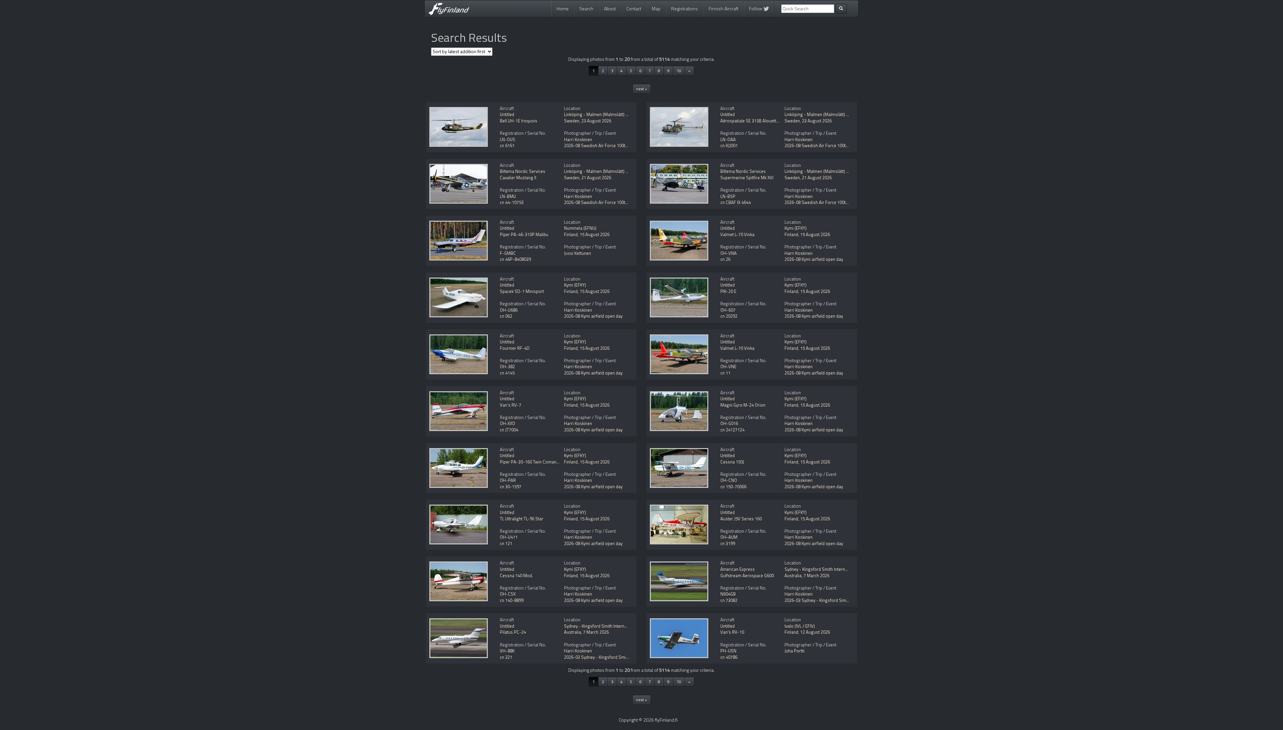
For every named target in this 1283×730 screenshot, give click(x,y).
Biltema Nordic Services (522, 171)
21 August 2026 (596, 177)
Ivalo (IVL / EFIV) (800, 626)
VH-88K (507, 650)
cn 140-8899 (512, 600)
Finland (571, 234)
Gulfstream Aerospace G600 (747, 575)
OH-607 (727, 310)
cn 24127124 (732, 429)
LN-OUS (507, 139)
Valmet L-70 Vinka (737, 234)
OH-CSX (508, 594)
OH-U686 (509, 310)
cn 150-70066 (733, 486)
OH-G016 (729, 423)
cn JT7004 (509, 429)
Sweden (571, 120)
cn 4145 (507, 373)
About (610, 8)
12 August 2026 (815, 632)
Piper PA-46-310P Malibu (524, 234)
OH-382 (507, 366)
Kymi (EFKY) (796, 228)
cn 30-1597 (510, 486)
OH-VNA (728, 253)
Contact (633, 8)
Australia (793, 575)
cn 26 (725, 259)
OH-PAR (508, 480)
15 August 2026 (594, 234)
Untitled (507, 114)
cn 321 (506, 657)
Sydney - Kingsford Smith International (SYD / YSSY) (834, 569)
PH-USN (728, 650)
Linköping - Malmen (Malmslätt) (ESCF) (601, 114)
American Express (737, 569)
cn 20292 (728, 316)
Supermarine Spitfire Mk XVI (746, 177)
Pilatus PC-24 (513, 632)
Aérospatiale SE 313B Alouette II (750, 120)
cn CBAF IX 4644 (735, 202)
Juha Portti (795, 650)
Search (586, 8)
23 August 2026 (596, 120)
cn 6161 (507, 145)
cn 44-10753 (512, 202)
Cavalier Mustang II (518, 177)
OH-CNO (728, 480)
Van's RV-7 (510, 405)
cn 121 (506, 543)
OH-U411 (509, 537)
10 (679, 71)
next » (641, 89)
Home (563, 8)
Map (656, 8)
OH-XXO (507, 423)
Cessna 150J (732, 461)
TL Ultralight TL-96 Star (521, 518)
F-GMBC (508, 253)
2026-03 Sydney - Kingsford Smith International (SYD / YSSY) (842, 600)
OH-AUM (728, 537)
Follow (756, 8)
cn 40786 (728, 657)
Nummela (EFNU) (580, 228)
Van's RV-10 (732, 632)
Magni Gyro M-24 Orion (742, 405)
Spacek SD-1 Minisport (522, 291)
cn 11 (725, 373)
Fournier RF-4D (515, 348)
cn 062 (506, 316)
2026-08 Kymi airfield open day (814, 259)
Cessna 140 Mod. (516, 575)
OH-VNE (728, 366)
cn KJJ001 (729, 145)
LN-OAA (728, 139)
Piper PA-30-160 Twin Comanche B (533, 461)
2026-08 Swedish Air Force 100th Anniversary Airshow (616, 145)
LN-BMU (508, 196)
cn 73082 (728, 600)
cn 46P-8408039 (515, 259)
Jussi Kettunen (577, 253)
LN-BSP (727, 196)
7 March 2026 (816, 575)
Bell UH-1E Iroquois (518, 120)
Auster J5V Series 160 (741, 518)
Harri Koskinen (578, 139)
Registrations (684, 8)
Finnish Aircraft (723, 8)
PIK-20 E (728, 291)
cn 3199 (727, 543)
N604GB (728, 594)
